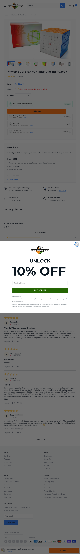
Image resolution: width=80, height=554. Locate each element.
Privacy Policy (36, 304)
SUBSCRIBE (40, 290)
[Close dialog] (77, 244)
